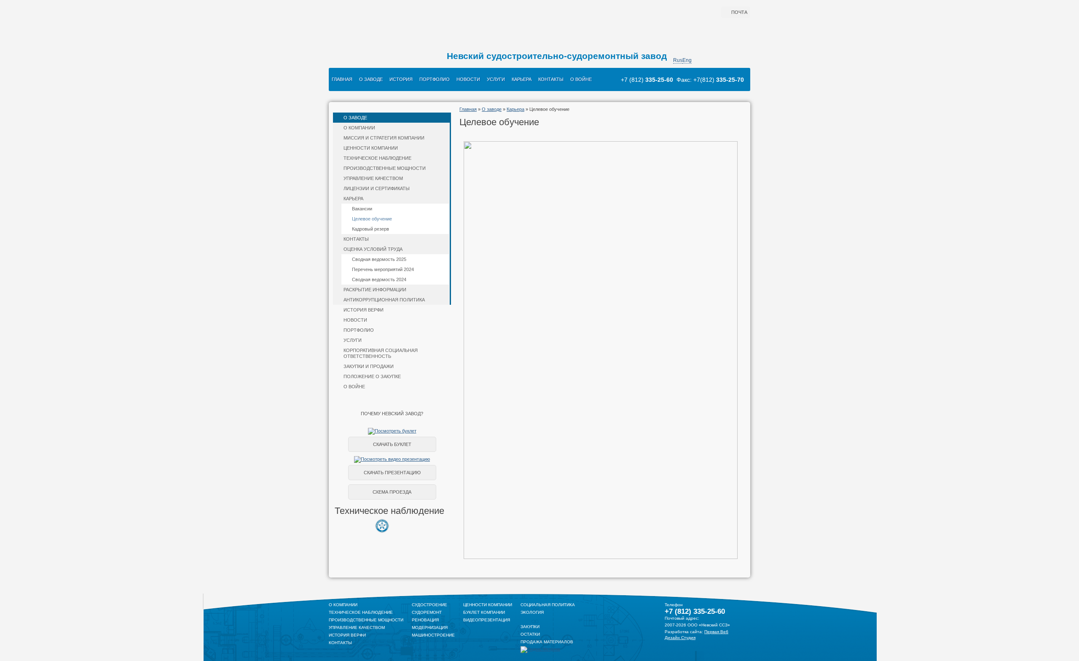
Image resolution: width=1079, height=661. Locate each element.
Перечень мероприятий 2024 (383, 269)
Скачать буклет (392, 444)
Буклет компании (484, 612)
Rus (677, 60)
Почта (739, 12)
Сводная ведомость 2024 (379, 279)
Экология (532, 612)
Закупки (530, 626)
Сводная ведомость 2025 (379, 259)
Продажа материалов (547, 642)
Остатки (530, 634)
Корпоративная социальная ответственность (381, 353)
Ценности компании (371, 147)
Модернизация (430, 627)
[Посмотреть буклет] (392, 430)
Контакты (551, 79)
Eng (687, 60)
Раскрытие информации (375, 289)
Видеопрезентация (486, 620)
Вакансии (362, 208)
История (401, 79)
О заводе (371, 79)
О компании (359, 127)
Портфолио (434, 79)
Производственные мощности (385, 168)
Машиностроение (433, 635)
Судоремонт (427, 612)
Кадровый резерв (370, 228)
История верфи (364, 309)
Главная (342, 79)
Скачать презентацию (392, 472)
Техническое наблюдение (377, 158)
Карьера (521, 79)
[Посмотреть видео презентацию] (392, 459)
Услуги (496, 79)
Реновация (425, 620)
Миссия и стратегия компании (384, 137)
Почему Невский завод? (392, 413)
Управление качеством (373, 178)
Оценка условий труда (373, 249)
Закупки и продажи (369, 366)
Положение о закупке (372, 376)
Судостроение (429, 604)
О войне (581, 79)
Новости (468, 79)
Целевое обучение (372, 218)
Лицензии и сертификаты (377, 188)
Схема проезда (392, 491)
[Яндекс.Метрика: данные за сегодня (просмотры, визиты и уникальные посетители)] (540, 649)
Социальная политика (548, 604)
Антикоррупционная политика (384, 299)
